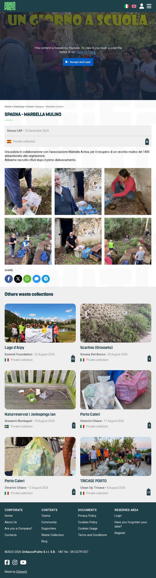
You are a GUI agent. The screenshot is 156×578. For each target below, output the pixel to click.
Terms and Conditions (92, 535)
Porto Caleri (90, 414)
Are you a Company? (18, 528)
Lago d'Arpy (14, 348)
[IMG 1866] (28, 191)
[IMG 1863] (28, 241)
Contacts (11, 535)
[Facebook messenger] (36, 279)
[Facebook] (9, 279)
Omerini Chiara (91, 421)
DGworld (21, 571)
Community (49, 522)
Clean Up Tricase (92, 487)
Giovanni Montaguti (19, 421)
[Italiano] (126, 6)
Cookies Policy (86, 52)
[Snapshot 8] (127, 241)
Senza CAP (15, 130)
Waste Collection (52, 535)
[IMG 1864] (127, 191)
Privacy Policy (87, 515)
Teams (45, 515)
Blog (44, 541)
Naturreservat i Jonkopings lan (30, 414)
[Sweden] (7, 426)
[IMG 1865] (78, 191)
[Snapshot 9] (78, 241)
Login (118, 515)
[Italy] (7, 359)
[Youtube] (23, 562)
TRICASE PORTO (93, 481)
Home (9, 515)
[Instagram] (14, 562)
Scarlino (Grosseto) (96, 348)
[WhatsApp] (27, 279)
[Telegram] (46, 279)
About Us (11, 522)
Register (120, 533)
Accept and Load (80, 62)
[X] (18, 279)
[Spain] (9, 141)
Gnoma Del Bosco (92, 354)
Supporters (48, 528)
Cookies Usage (88, 528)
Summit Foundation (18, 354)
